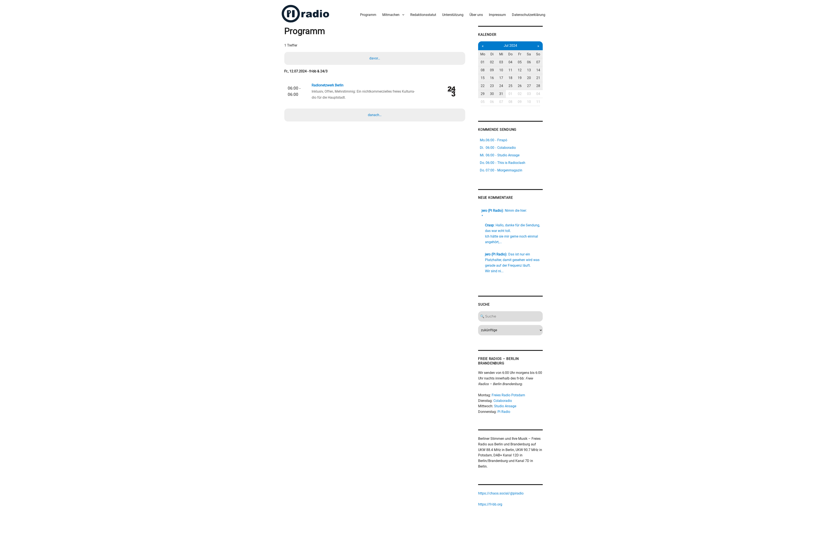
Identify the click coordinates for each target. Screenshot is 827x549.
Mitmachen (391, 15)
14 (538, 70)
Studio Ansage (505, 406)
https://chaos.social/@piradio (501, 493)
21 (538, 78)
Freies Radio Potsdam (508, 395)
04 (510, 62)
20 (529, 78)
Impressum (497, 15)
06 (529, 62)
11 (510, 70)
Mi (501, 54)
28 (538, 86)
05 (520, 62)
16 (492, 78)
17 (501, 78)
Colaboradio (502, 401)
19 (520, 78)
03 (501, 62)
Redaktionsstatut (423, 15)
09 (492, 70)
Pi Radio (503, 412)
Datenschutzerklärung (528, 15)
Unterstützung (452, 15)
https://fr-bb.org (490, 504)
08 (483, 70)
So (538, 54)
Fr (519, 54)
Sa (529, 54)
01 (483, 62)
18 (510, 78)
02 (492, 62)
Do (510, 54)
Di (492, 54)
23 (492, 86)
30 (492, 94)
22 (483, 86)
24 (501, 86)
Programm (368, 15)
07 (538, 62)
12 (520, 70)
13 (529, 70)
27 (529, 86)
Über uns (476, 15)
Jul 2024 (510, 46)
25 (510, 86)
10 (501, 70)
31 (501, 94)
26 (520, 86)
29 (483, 94)
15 (483, 78)
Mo (482, 54)
